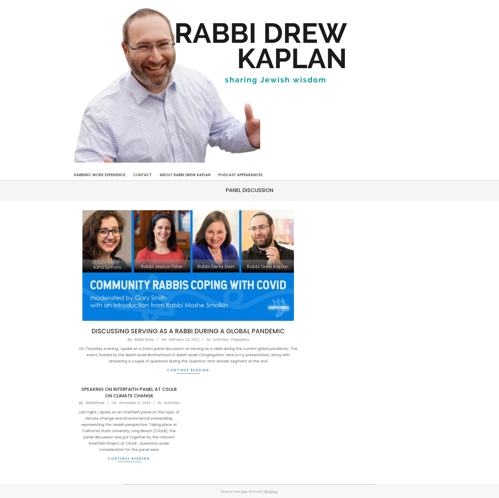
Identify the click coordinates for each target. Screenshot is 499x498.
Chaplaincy (240, 339)
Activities (221, 339)
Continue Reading (188, 370)
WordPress (271, 491)
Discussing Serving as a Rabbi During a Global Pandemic (188, 331)
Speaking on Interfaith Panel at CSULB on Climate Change (129, 392)
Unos (244, 491)
